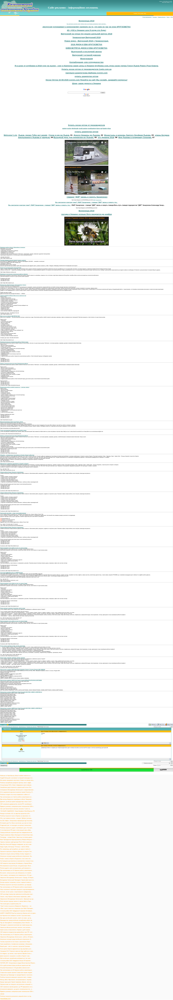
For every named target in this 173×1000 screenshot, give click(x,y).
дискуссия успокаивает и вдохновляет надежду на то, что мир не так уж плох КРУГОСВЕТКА (87, 27)
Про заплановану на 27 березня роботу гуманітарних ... (16, 934)
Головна (135, 13)
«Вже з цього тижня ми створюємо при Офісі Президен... (17, 908)
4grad (21, 731)
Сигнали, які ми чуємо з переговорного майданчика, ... (16, 891)
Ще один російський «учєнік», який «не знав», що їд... (16, 918)
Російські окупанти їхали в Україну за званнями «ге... (15, 816)
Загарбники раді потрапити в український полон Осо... (16, 787)
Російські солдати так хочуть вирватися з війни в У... (15, 794)
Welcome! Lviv (10, 135)
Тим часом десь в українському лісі (10, 903)
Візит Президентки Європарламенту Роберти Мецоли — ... (17, 839)
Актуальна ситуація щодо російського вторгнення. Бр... (16, 856)
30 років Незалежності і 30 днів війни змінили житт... (15, 967)
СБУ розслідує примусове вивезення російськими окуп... (17, 894)
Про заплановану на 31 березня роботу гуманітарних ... (16, 870)
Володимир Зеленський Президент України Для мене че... (17, 880)
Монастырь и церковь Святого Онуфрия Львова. (127, 135)
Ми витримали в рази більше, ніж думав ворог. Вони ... (16, 865)
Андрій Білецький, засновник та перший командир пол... (16, 778)
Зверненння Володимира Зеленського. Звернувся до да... (17, 899)
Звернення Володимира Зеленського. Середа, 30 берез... (17, 877)
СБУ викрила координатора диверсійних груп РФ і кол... (16, 932)
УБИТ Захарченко (97, 199)
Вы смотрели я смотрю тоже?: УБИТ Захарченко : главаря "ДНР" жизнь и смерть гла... (86, 202)
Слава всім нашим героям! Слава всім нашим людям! (16, 972)
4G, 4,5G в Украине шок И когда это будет (86, 30)
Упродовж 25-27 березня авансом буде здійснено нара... (17, 951)
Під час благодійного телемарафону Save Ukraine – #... (16, 922)
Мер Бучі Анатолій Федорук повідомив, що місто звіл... (16, 844)
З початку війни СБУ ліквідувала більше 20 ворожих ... (16, 960)
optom (64, 128)
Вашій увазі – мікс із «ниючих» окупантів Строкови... (15, 946)
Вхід (145, 13)
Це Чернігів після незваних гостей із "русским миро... (15, 915)
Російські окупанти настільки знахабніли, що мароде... (16, 884)
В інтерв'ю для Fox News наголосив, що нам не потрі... (16, 823)
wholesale (75, 128)
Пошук (168, 17)
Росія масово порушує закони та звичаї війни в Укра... (16, 901)
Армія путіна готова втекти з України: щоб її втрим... (15, 929)
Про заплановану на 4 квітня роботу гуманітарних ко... (16, 797)
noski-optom (83, 128)
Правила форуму (162, 17)
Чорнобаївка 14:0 (5, 998)
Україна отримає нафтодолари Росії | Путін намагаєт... (16, 842)
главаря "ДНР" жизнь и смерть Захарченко (87, 197)
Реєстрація (140, 13)
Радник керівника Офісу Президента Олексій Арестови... (17, 835)
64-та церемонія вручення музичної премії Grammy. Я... (16, 792)
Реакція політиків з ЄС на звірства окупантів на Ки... (15, 813)
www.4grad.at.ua (22, 726)
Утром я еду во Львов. (59, 135)
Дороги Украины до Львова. (87, 135)
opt (101, 128)
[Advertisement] (71, 110)
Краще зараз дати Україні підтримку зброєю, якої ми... (16, 982)
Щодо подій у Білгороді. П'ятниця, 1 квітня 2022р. (14, 846)
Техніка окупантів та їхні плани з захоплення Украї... (15, 941)
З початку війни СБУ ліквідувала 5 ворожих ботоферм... (16, 911)
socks (69, 128)
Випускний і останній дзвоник (86, 55)
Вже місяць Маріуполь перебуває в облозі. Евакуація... (16, 799)
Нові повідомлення (147, 17)
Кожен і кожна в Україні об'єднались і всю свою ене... (16, 858)
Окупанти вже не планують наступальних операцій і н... (16, 984)
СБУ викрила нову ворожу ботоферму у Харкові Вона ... (16, 863)
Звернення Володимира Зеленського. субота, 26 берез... (17, 937)
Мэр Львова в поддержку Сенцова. (135, 137)
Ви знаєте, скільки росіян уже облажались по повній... (16, 873)
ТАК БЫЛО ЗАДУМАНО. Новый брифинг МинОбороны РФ (17, 811)
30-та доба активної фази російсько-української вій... (15, 965)
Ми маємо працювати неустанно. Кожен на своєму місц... (17, 780)
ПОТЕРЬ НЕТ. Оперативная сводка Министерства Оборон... (18, 963)
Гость (21, 745)
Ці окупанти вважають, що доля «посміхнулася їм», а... (16, 989)
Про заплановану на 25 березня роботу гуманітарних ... (16, 970)
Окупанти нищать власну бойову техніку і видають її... (16, 854)
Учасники (154, 17)
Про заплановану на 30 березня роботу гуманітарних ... (16, 887)
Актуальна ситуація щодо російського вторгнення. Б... (16, 939)
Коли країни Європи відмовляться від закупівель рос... (16, 948)
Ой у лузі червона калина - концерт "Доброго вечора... (16, 818)
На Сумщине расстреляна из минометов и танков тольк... (17, 861)
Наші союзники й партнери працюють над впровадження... (17, 889)
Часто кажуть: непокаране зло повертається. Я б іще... (16, 875)
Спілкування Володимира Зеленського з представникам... (17, 789)
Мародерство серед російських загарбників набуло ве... (16, 920)
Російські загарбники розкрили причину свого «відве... (16, 782)
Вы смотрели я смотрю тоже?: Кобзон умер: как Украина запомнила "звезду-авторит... (86, 23)
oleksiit (2, 994)
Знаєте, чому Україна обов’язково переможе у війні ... (16, 896)
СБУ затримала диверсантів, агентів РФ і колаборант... (16, 804)
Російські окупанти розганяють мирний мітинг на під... (16, 996)
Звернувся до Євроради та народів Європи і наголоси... (16, 975)
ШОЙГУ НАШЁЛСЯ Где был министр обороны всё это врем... (18, 913)
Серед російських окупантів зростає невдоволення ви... (16, 832)
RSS (171, 2)
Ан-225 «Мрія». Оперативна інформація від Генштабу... (16, 820)
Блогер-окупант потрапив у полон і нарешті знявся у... (16, 882)
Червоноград (40, 726)
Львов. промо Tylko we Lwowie (32, 135)
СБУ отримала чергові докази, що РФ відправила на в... (16, 986)
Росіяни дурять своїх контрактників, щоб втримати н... (16, 868)
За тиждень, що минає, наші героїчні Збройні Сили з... (16, 953)
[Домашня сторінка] (46, 743)
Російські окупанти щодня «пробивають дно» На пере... (16, 827)
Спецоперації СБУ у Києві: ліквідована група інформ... (16, 785)
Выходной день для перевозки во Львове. (74, 137)
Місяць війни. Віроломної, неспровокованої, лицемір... (16, 979)
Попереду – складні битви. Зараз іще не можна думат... (16, 837)
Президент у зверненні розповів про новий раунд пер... (16, 925)
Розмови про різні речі (31, 726)
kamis (105, 128)
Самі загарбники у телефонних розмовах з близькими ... (16, 944)
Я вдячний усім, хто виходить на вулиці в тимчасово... (16, 825)
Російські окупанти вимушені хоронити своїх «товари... (16, 977)
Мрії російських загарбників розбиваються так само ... (16, 958)
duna (98, 128)
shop (109, 128)
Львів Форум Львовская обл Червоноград (9, 726)
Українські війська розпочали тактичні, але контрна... (15, 927)
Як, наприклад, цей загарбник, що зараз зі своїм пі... (15, 849)
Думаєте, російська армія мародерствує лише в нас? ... (16, 801)
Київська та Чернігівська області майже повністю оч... (16, 775)
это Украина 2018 (106, 137)
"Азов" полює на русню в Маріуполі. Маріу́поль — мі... (16, 906)
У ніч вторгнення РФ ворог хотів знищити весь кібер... (16, 830)
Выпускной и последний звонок (86, 52)
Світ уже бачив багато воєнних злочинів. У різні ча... (15, 808)
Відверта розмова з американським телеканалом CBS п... (17, 806)
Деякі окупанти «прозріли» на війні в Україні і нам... (15, 956)
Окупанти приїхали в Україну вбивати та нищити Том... (16, 851)
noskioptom (92, 128)
